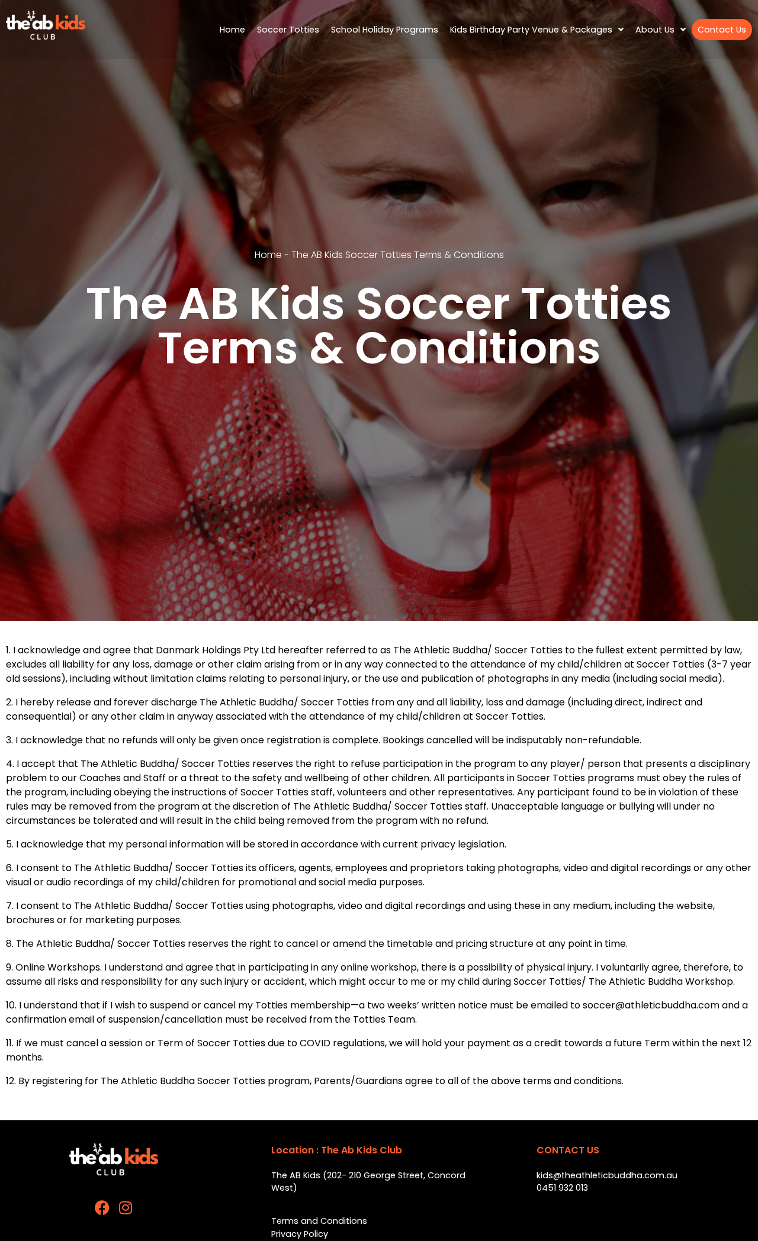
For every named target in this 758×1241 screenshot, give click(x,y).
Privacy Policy (299, 1234)
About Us (655, 30)
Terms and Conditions (319, 1221)
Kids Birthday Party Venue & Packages (531, 30)
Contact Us (722, 30)
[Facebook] (102, 1207)
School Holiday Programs (384, 30)
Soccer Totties (288, 30)
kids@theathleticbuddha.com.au (607, 1175)
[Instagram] (125, 1207)
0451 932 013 (562, 1188)
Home (232, 30)
